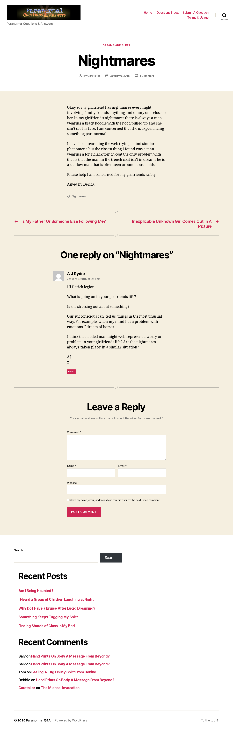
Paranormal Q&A (38, 720)
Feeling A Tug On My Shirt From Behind (63, 672)
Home (148, 12)
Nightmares (79, 196)
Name (71, 466)
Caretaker (93, 75)
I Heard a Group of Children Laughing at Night (55, 599)
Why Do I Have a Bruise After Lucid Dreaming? (56, 608)
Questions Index (167, 12)
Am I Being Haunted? (35, 591)
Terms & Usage (198, 17)
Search (18, 550)
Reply (71, 371)
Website (72, 482)
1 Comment (147, 75)
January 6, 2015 (120, 75)
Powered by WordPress (71, 720)
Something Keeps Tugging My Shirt (48, 617)
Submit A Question (196, 12)
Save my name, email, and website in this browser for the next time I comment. (115, 500)
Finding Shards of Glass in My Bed (46, 626)
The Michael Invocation (60, 688)
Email (122, 466)
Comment (74, 432)
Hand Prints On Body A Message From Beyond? (70, 656)
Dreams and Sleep (116, 45)
